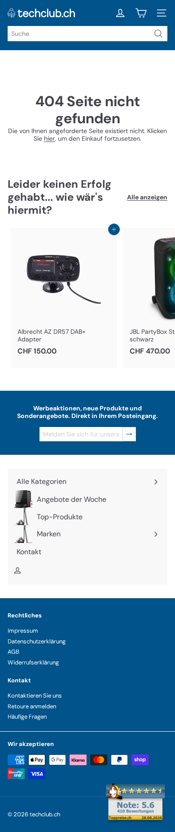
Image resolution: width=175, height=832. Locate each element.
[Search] (158, 33)
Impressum (23, 630)
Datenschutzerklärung (37, 641)
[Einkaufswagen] (141, 13)
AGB (13, 651)
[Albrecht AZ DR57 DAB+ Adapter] (63, 294)
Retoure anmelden (32, 706)
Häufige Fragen (27, 716)
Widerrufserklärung (33, 662)
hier (49, 138)
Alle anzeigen (147, 197)
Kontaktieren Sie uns (35, 695)
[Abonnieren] (129, 434)
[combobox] (87, 33)
